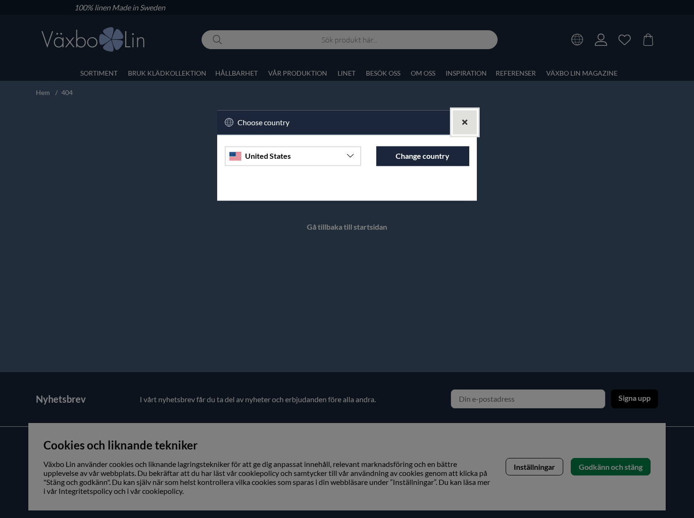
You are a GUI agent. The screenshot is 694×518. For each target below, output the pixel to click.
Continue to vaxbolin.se (347, 189)
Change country (422, 156)
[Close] (465, 122)
